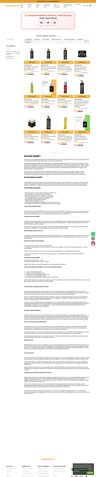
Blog (54, 473)
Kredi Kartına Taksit (10, 468)
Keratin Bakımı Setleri (37, 6)
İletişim (8, 473)
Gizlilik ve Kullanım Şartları (28, 476)
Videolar (55, 476)
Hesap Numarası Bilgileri (27, 468)
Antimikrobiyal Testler (43, 473)
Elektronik (78, 4)
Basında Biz (8, 471)
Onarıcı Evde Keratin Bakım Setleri (47, 6)
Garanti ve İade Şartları (27, 473)
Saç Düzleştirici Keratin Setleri (57, 6)
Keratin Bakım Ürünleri (22, 6)
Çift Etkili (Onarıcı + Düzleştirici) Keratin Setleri (68, 6)
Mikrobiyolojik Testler (43, 471)
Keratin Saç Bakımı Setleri (59, 471)
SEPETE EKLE (32, 62)
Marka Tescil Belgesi (42, 468)
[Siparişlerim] (87, 6)
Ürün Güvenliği (25, 471)
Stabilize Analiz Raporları (43, 476)
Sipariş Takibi (9, 476)
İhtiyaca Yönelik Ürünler (30, 6)
